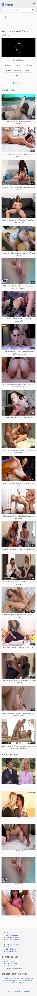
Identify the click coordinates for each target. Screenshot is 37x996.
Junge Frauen (19, 60)
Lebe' (19, 75)
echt (28, 70)
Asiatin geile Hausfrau (15, 70)
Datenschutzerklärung (13, 937)
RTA (7, 947)
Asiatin (29, 65)
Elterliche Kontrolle (12, 951)
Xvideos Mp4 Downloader (14, 968)
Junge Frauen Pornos (22, 978)
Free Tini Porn (10, 961)
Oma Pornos (13, 980)
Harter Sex (21, 983)
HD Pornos (28, 980)
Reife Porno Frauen (12, 966)
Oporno (10, 4)
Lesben (14, 983)
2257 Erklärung (11, 949)
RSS (7, 933)
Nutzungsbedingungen (13, 939)
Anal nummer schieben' (14, 65)
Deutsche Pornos (9, 978)
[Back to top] (33, 992)
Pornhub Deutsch (11, 963)
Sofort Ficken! (19, 83)
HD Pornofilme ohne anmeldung (22, 991)
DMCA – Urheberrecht (13, 944)
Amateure (21, 980)
